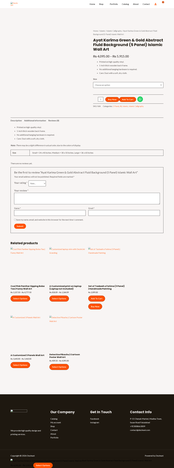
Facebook (94, 419)
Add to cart (127, 99)
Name (17, 208)
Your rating (20, 182)
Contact (146, 4)
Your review (21, 190)
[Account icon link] (155, 4)
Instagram (94, 422)
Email (91, 208)
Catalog (125, 4)
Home (92, 4)
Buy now (112, 99)
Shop (101, 4)
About (136, 4)
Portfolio (114, 4)
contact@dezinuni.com (140, 430)
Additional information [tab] (35, 120)
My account (55, 422)
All (121, 106)
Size (95, 79)
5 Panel (116, 106)
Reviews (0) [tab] (53, 120)
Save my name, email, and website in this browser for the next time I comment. (49, 219)
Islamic (102, 31)
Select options (20, 298)
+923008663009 (137, 426)
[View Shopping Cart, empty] (161, 4)
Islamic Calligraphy (114, 31)
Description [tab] (16, 120)
